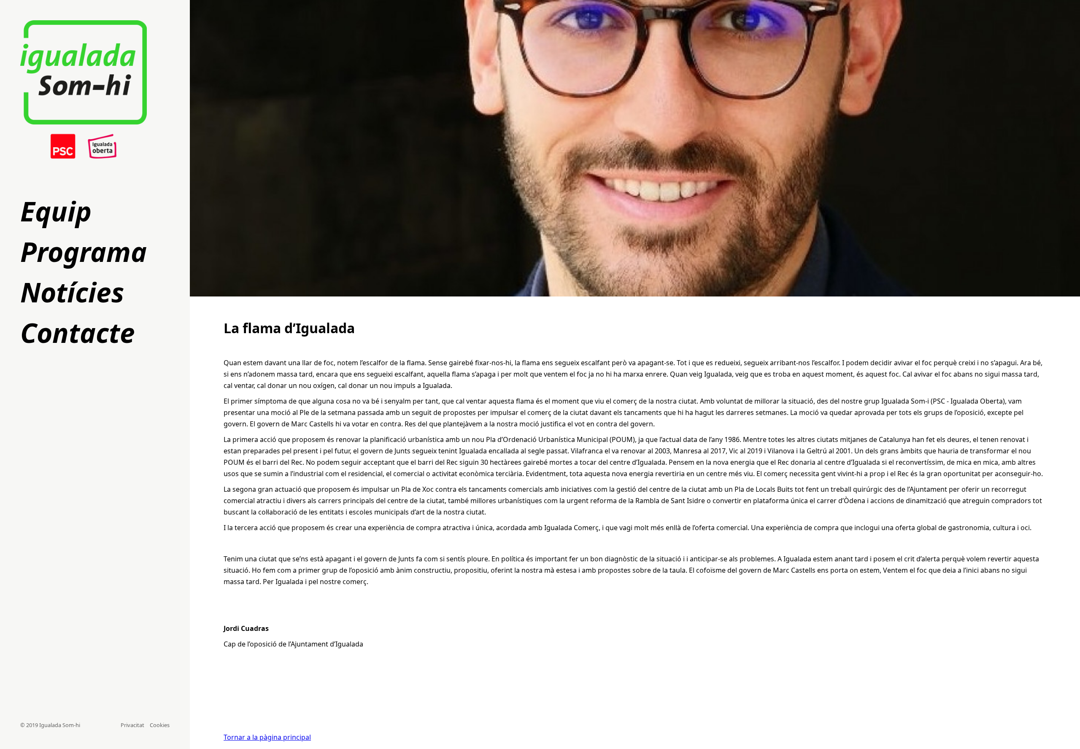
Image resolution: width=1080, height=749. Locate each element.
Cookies (160, 725)
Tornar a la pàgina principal (267, 737)
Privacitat (133, 725)
